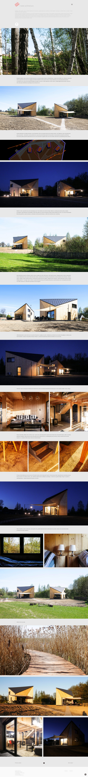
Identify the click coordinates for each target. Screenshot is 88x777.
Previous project (18, 763)
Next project (70, 763)
